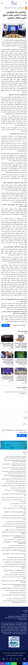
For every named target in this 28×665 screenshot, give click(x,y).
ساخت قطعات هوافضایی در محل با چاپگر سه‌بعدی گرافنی (14, 570)
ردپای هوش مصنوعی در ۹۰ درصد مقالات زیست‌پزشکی (15, 539)
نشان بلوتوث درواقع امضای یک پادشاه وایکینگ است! (15, 524)
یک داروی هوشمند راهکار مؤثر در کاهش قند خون (16, 481)
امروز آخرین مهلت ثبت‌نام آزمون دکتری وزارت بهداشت (15, 574)
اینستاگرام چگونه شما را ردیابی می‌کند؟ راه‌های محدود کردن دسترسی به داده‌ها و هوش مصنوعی (14, 601)
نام (26, 411)
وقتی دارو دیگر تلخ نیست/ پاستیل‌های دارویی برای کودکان (14, 548)
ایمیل (25, 418)
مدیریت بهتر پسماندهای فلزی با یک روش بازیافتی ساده (15, 562)
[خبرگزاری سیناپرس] (14, 3)
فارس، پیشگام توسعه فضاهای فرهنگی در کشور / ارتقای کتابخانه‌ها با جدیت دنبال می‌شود (7, 345)
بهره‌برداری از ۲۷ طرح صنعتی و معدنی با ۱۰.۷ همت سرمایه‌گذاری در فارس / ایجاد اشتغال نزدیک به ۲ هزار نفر (21, 345)
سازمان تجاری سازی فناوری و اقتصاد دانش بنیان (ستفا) (16, 618)
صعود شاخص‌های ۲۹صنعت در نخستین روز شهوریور (15, 530)
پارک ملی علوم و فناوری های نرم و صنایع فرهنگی (17, 616)
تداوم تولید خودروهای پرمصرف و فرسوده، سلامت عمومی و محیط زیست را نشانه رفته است (14, 585)
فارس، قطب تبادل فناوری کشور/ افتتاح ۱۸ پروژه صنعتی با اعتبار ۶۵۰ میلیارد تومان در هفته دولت (7, 378)
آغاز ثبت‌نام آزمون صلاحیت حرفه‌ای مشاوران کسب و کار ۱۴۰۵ (14, 497)
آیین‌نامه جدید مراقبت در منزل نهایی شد (18, 488)
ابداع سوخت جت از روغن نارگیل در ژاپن (18, 503)
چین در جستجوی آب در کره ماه (19, 506)
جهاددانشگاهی (24, 615)
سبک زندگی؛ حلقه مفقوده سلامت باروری (18, 545)
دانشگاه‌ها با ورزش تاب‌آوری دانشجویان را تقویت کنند (15, 564)
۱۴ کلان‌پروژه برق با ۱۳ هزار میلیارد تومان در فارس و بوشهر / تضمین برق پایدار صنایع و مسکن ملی (7, 361)
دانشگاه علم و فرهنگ (23, 619)
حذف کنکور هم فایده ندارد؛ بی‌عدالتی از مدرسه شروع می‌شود (14, 485)
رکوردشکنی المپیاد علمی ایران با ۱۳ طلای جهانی (16, 557)
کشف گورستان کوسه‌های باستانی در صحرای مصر (16, 598)
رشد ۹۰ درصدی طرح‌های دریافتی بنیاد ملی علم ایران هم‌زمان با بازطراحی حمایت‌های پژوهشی (14, 536)
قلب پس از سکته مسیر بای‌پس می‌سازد (18, 572)
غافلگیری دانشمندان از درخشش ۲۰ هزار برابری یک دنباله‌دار (14, 559)
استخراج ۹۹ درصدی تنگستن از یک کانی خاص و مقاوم (15, 483)
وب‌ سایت (25, 424)
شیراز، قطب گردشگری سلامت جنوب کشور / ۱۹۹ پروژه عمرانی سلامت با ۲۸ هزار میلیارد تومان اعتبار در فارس (21, 378)
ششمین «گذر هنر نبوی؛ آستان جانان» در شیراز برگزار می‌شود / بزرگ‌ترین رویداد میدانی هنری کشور (21, 361)
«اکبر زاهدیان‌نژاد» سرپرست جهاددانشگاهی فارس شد (15, 590)
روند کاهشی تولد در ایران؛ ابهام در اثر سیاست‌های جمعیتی (14, 515)
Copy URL (5, 325)
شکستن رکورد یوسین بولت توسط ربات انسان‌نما (16, 521)
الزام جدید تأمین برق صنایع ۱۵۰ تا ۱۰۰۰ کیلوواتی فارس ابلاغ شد (13, 588)
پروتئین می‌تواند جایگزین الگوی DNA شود (17, 592)
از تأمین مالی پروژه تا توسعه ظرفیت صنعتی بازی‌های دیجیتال (14, 479)
